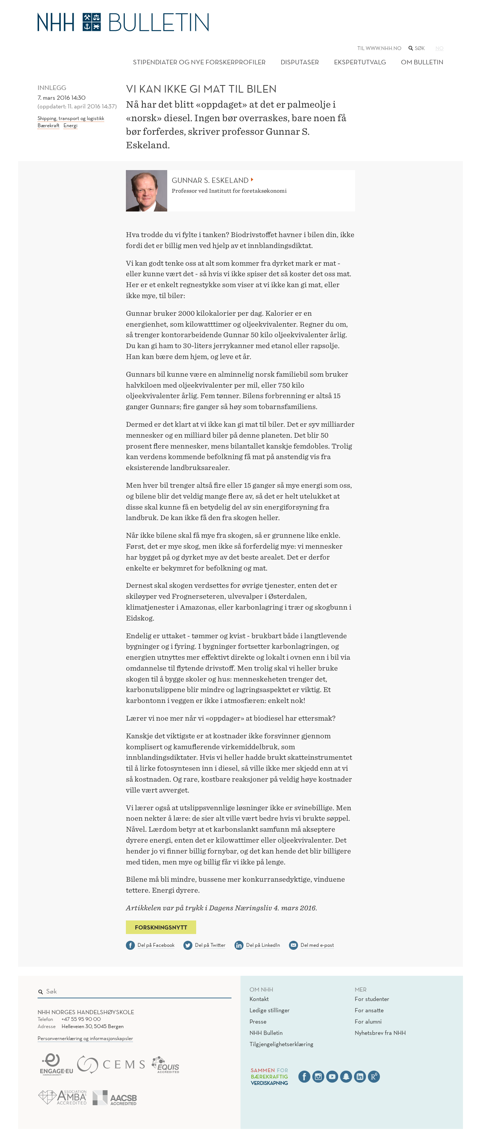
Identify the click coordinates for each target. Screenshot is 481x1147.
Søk (221, 989)
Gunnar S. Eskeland (210, 180)
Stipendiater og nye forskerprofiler (199, 62)
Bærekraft (48, 125)
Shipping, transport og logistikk (71, 118)
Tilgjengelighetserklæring (281, 1044)
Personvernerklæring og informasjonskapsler (85, 1038)
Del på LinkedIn (263, 945)
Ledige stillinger (270, 1010)
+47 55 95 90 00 (81, 1019)
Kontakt (259, 998)
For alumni (368, 1021)
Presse (258, 1021)
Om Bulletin (422, 62)
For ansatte (369, 1010)
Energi (70, 125)
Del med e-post (317, 945)
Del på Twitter (210, 945)
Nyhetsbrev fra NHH (380, 1032)
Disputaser (300, 62)
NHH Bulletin (266, 1032)
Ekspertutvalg (360, 62)
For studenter (372, 998)
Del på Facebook (156, 945)
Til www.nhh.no (379, 48)
